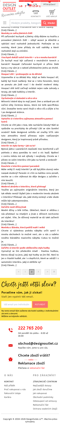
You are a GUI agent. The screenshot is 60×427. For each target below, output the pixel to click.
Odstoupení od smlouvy (45, 401)
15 (54, 272)
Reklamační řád (40, 405)
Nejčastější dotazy (42, 385)
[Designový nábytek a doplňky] (16, 9)
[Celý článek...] (8, 30)
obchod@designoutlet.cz (35, 343)
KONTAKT (9, 381)
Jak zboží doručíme (42, 389)
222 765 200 (30, 328)
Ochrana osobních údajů (45, 409)
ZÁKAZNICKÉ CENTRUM (45, 381)
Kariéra (7, 397)
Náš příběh (9, 385)
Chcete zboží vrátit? (34, 355)
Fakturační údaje (12, 393)
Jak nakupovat (40, 393)
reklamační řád (37, 368)
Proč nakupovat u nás (15, 389)
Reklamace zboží (31, 363)
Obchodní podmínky (43, 397)
